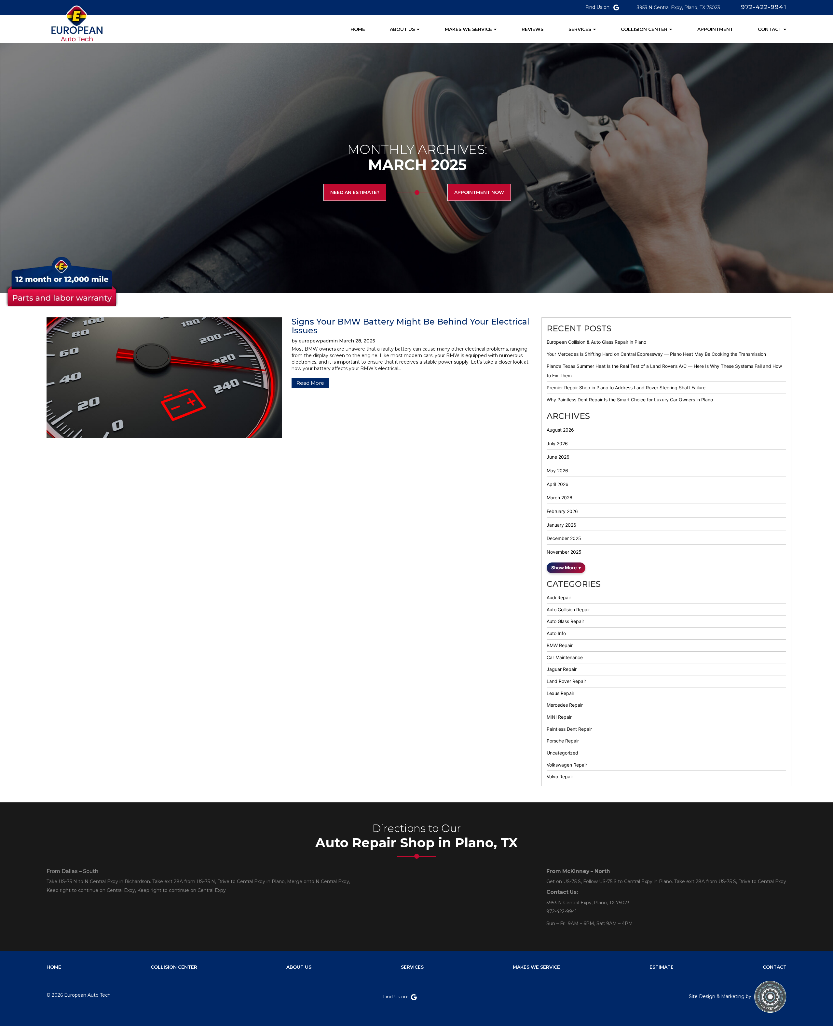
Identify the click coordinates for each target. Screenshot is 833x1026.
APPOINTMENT (715, 29)
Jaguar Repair (562, 669)
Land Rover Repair (566, 681)
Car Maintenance (565, 657)
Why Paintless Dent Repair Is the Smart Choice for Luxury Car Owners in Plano (630, 399)
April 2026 (557, 484)
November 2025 (564, 552)
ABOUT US (402, 29)
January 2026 (561, 525)
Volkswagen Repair (567, 765)
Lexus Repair (560, 693)
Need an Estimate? (354, 192)
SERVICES (579, 29)
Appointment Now (479, 192)
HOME (357, 29)
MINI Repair (559, 717)
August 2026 (560, 430)
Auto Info (556, 633)
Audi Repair (559, 597)
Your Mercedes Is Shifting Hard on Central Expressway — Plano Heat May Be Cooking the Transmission (656, 354)
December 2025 (564, 538)
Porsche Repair (563, 740)
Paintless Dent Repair (569, 729)
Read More (310, 383)
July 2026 (557, 443)
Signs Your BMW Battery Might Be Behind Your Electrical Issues (410, 326)
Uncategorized (562, 753)
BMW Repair (560, 645)
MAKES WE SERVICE (468, 29)
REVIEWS (532, 29)
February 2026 (562, 511)
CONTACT (770, 29)
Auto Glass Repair (565, 621)
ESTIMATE (661, 967)
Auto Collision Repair (568, 609)
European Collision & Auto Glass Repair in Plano (596, 342)
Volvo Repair (560, 776)
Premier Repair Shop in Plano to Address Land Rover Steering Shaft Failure (626, 387)
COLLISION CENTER (644, 29)
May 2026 (557, 470)
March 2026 (559, 497)
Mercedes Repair (565, 705)
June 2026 (558, 457)
